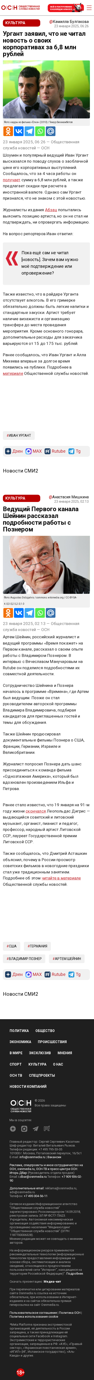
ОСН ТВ (16, 1075)
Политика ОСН (70, 1313)
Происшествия (52, 1042)
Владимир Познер (25, 959)
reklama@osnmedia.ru (60, 1188)
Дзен (17, 451)
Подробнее (74, 1273)
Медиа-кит (52, 1281)
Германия (38, 946)
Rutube (59, 451)
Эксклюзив (40, 1053)
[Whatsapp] (40, 131)
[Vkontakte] (19, 131)
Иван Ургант (20, 435)
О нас (58, 1064)
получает (11, 179)
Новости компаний (28, 1087)
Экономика (20, 1042)
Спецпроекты (42, 1075)
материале (13, 373)
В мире (16, 1053)
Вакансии (54, 1157)
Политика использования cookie (34, 1316)
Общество (45, 1031)
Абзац (51, 209)
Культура (37, 1064)
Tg (78, 451)
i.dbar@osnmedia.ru (33, 1176)
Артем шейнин (68, 959)
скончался (36, 811)
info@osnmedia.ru (32, 1157)
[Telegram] (29, 131)
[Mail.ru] (50, 131)
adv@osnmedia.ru (22, 1192)
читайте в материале (61, 878)
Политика (19, 1031)
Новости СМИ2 (20, 471)
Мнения (65, 1053)
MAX (37, 451)
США (13, 946)
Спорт (16, 1064)
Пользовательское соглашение (33, 1313)
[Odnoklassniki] (8, 131)
